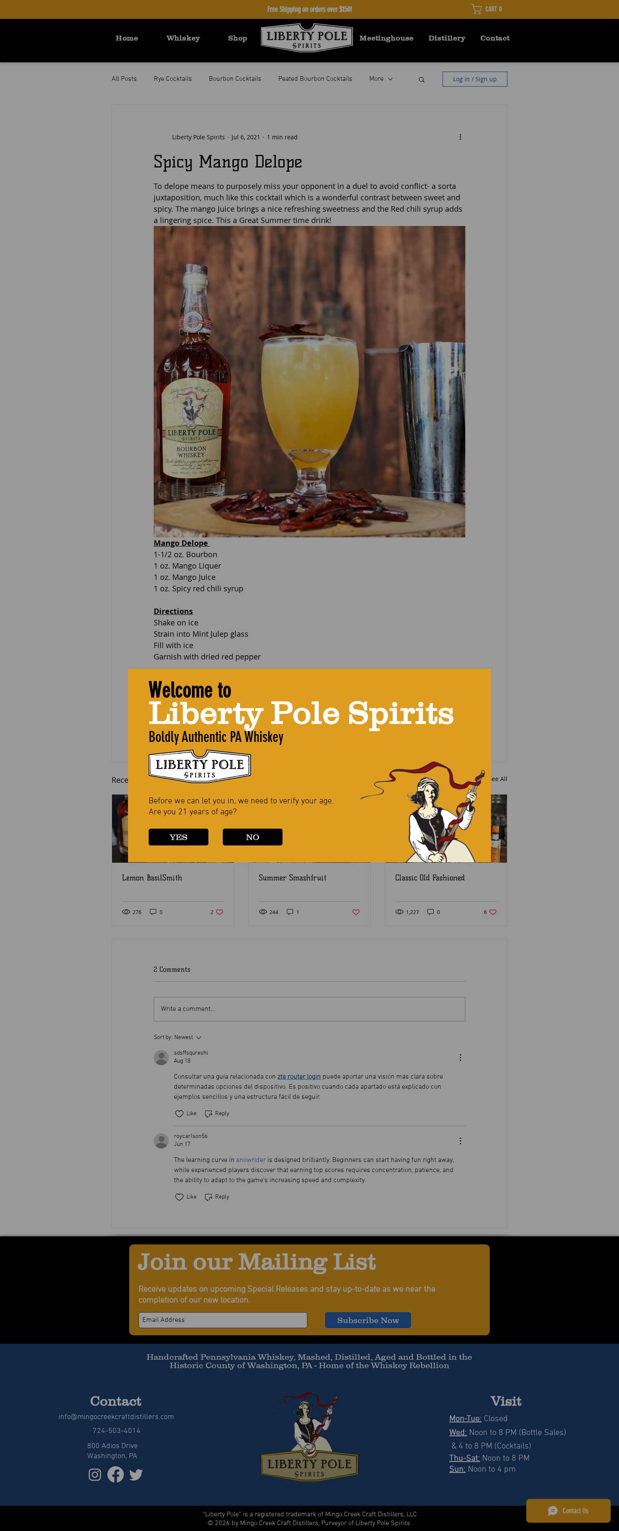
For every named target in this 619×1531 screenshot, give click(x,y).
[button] (178, 837)
